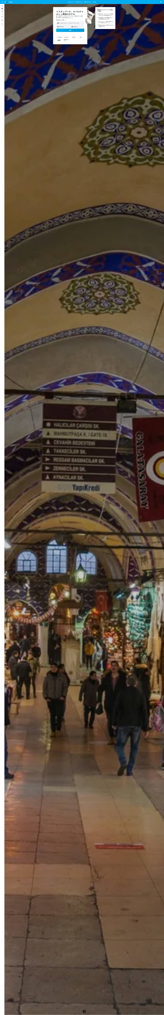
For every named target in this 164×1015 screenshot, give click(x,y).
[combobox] (61, 20)
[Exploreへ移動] (2, 16)
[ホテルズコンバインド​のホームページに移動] (9, 2)
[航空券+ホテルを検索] (2, 14)
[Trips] (2, 20)
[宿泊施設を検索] (2, 8)
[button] (2, 2)
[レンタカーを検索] (2, 11)
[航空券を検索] (2, 6)
